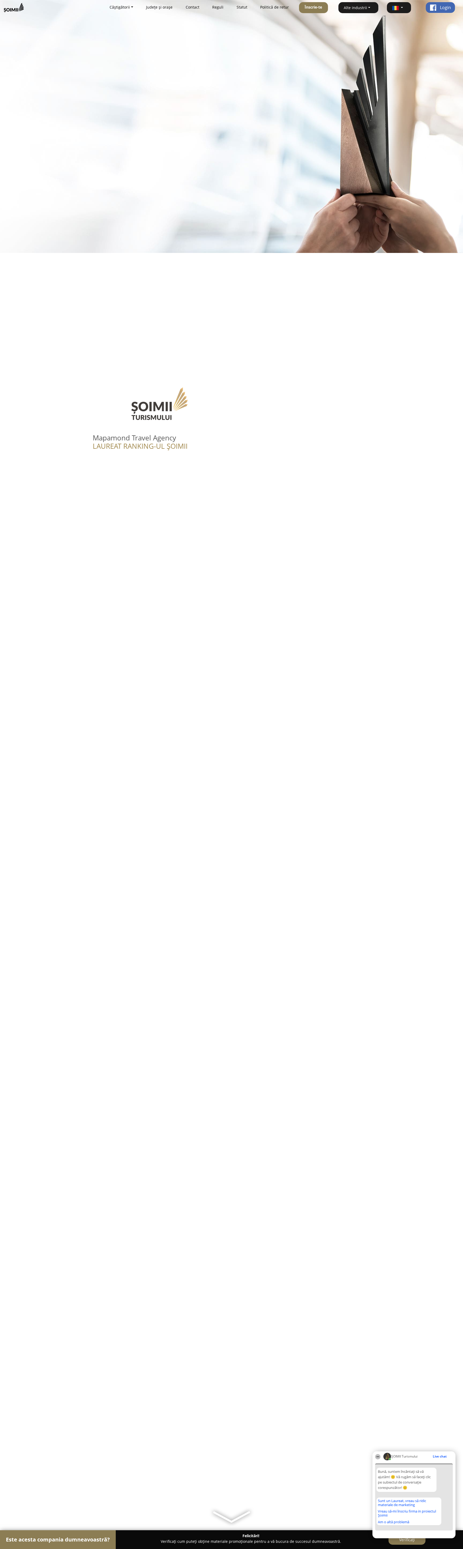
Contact (192, 7)
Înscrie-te (313, 7)
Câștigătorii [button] (120, 7)
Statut (242, 7)
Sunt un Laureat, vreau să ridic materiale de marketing (402, 1502)
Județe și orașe (159, 7)
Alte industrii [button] (355, 7)
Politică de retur (274, 7)
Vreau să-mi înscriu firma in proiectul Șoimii (407, 1513)
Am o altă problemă (393, 1521)
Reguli (217, 7)
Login (445, 7)
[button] (399, 7)
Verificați (407, 1539)
